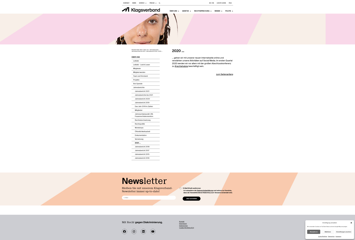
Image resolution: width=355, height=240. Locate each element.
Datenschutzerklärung (205, 190)
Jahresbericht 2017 (142, 150)
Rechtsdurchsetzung (143, 120)
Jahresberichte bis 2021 (144, 95)
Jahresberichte (139, 87)
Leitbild (136, 61)
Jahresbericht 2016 (142, 158)
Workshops (139, 128)
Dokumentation (141, 135)
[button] (351, 223)
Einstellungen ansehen (343, 232)
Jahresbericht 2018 (142, 147)
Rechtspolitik (140, 124)
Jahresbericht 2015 (142, 154)
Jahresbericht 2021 (142, 91)
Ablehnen (328, 232)
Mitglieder (137, 68)
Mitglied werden (139, 72)
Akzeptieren (314, 232)
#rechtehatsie (181, 66)
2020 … (138, 143)
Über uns (136, 57)
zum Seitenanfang (224, 74)
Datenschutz (331, 236)
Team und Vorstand (140, 76)
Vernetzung (139, 139)
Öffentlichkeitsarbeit (142, 131)
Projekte (136, 80)
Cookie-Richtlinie (322, 236)
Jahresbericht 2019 (142, 103)
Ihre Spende (137, 84)
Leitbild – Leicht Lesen (141, 65)
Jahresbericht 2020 (142, 99)
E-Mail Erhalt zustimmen (192, 188)
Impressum (338, 236)
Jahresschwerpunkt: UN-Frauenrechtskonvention (144, 115)
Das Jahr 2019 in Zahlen (144, 106)
